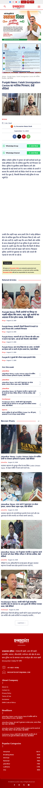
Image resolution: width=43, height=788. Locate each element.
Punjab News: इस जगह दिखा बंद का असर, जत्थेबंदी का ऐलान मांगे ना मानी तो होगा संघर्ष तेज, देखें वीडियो (21, 348)
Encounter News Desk (24, 126)
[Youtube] (29, 785)
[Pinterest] (24, 137)
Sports (4, 409)
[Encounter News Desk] (12, 126)
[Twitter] (19, 2)
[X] (19, 137)
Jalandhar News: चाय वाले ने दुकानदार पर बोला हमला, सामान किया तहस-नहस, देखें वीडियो (17, 383)
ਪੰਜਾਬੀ (32, 2)
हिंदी (28, 2)
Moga (4, 76)
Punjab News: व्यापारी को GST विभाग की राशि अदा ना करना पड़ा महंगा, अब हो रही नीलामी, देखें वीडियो (20, 338)
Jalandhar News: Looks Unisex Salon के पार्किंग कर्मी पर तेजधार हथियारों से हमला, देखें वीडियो (18, 374)
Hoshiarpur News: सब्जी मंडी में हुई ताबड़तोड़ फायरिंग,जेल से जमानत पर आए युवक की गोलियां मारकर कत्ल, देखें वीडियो (19, 403)
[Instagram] (13, 2)
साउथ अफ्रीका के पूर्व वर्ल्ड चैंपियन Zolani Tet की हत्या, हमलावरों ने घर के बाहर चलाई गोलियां (19, 413)
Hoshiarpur (6, 399)
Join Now (34, 146)
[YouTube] (16, 2)
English (24, 2)
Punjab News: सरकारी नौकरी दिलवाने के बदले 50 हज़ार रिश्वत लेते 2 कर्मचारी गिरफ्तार (20, 327)
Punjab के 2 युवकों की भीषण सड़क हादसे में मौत (19, 357)
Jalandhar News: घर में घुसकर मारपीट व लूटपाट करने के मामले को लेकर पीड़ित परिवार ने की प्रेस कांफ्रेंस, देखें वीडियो (19, 393)
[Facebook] (10, 2)
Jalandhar (5, 371)
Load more (21, 623)
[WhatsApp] (28, 137)
